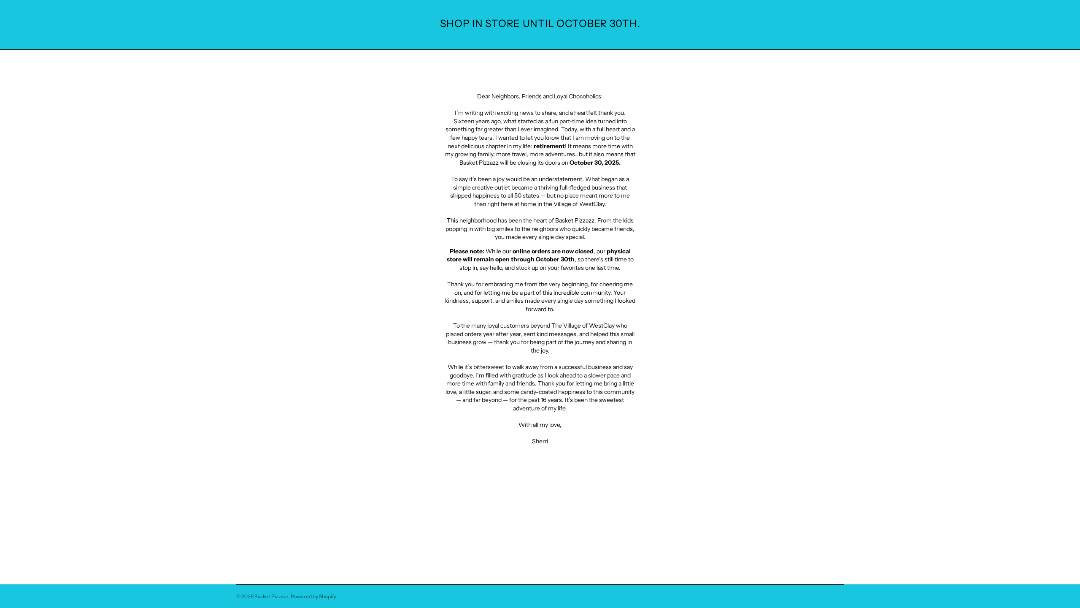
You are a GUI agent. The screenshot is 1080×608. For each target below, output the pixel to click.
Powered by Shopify (313, 596)
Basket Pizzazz (271, 596)
